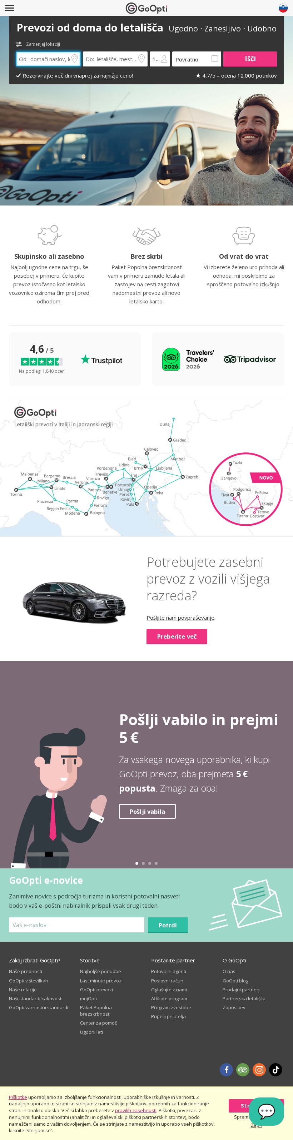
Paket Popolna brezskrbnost (96, 1010)
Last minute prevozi (101, 980)
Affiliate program (169, 998)
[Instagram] (259, 1069)
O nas (229, 971)
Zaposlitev (234, 1007)
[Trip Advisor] (242, 1069)
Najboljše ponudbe (100, 971)
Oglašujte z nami (169, 989)
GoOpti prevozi (96, 989)
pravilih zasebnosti (136, 1110)
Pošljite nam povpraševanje (180, 617)
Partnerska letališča (244, 998)
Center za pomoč (98, 1023)
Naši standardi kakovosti (36, 998)
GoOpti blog (235, 980)
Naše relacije (23, 989)
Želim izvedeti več (158, 823)
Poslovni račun (167, 980)
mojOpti (88, 998)
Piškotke (18, 1097)
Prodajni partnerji (241, 989)
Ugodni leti (91, 1032)
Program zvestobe (171, 1007)
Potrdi (168, 925)
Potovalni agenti (168, 971)
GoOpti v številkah (28, 980)
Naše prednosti (25, 971)
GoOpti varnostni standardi (38, 1007)
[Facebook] (226, 1069)
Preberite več (177, 636)
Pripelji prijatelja (168, 1016)
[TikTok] (275, 1069)
